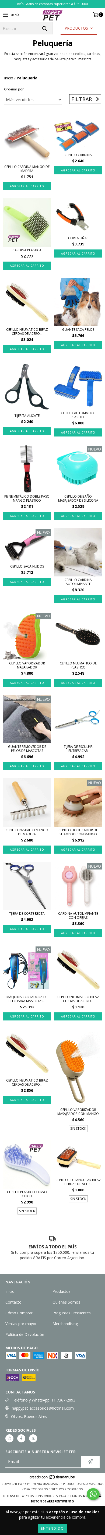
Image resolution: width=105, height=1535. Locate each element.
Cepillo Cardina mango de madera (27, 169)
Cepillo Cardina (78, 155)
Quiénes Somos (66, 1302)
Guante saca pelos (78, 330)
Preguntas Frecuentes (71, 1312)
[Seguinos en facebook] (21, 1438)
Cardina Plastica (26, 250)
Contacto (13, 1302)
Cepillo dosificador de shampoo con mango (78, 832)
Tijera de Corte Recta (27, 913)
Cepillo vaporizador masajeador (27, 665)
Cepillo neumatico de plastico (78, 665)
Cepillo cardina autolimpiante (78, 582)
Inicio (8, 77)
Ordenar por (14, 89)
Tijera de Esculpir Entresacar (78, 749)
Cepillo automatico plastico (78, 415)
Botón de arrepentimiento (52, 1501)
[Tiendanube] (52, 1478)
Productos (61, 1291)
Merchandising (65, 1323)
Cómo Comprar (19, 1312)
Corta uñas (78, 238)
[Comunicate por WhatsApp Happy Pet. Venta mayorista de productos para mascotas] (93, 1494)
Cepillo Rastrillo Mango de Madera (27, 832)
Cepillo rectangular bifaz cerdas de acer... (78, 1182)
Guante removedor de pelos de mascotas (27, 749)
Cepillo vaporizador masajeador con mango (78, 1112)
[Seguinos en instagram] (9, 1438)
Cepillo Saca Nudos (27, 566)
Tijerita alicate (27, 416)
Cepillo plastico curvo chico (27, 1194)
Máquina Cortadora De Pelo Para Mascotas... (26, 999)
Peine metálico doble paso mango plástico (27, 498)
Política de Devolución (24, 1334)
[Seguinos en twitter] (33, 1438)
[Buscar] (44, 28)
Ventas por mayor (21, 1323)
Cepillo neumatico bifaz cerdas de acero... (27, 332)
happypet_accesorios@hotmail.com (43, 1408)
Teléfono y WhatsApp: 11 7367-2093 (43, 1400)
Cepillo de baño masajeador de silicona (78, 498)
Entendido (52, 1528)
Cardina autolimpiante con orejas (78, 915)
